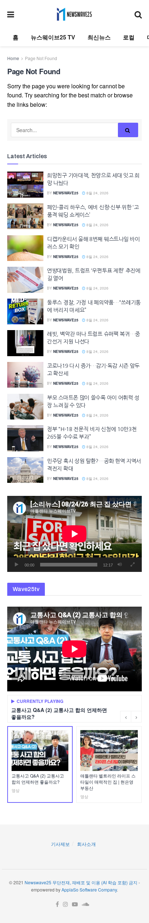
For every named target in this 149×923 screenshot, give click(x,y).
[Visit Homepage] (74, 14)
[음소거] (119, 564)
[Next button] (136, 716)
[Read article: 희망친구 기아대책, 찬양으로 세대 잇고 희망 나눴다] (25, 185)
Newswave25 (65, 192)
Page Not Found (41, 58)
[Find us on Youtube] (75, 904)
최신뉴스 (99, 37)
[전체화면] (132, 564)
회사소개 (86, 843)
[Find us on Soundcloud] (85, 904)
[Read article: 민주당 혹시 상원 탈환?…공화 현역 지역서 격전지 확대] (25, 470)
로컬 (129, 37)
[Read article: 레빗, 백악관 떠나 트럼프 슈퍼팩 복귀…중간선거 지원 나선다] (25, 343)
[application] (74, 534)
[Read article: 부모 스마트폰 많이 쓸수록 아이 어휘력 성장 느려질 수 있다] (25, 407)
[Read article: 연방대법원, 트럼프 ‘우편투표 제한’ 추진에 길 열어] (25, 280)
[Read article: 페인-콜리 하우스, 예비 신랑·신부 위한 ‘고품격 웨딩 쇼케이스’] (25, 216)
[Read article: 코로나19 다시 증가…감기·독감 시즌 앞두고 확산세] (25, 375)
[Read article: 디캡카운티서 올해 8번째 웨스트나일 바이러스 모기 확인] (25, 248)
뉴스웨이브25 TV (53, 37)
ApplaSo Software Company (89, 889)
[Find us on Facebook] (57, 904)
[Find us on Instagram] (65, 904)
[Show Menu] (10, 14)
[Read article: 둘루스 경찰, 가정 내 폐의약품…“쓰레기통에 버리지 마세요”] (25, 312)
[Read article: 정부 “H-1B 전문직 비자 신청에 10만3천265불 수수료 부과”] (25, 438)
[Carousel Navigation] (131, 716)
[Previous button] (125, 716)
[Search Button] (138, 14)
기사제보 (60, 843)
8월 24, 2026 (96, 192)
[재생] (16, 564)
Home (13, 58)
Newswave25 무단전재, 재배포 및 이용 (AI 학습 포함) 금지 (81, 882)
